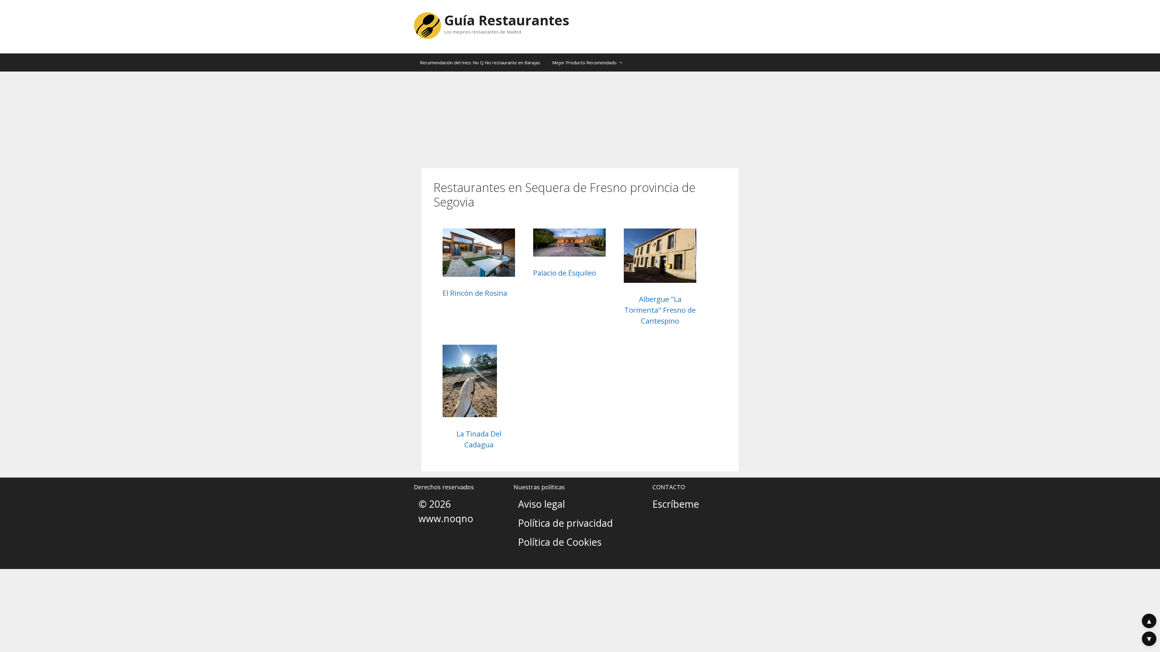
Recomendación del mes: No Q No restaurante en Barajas (480, 62)
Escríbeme (675, 503)
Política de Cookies (559, 541)
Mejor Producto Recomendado (584, 62)
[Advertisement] (580, 117)
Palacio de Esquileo (564, 273)
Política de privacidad (565, 522)
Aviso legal (541, 503)
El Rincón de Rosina (475, 293)
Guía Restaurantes (506, 20)
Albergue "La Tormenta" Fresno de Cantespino (660, 310)
